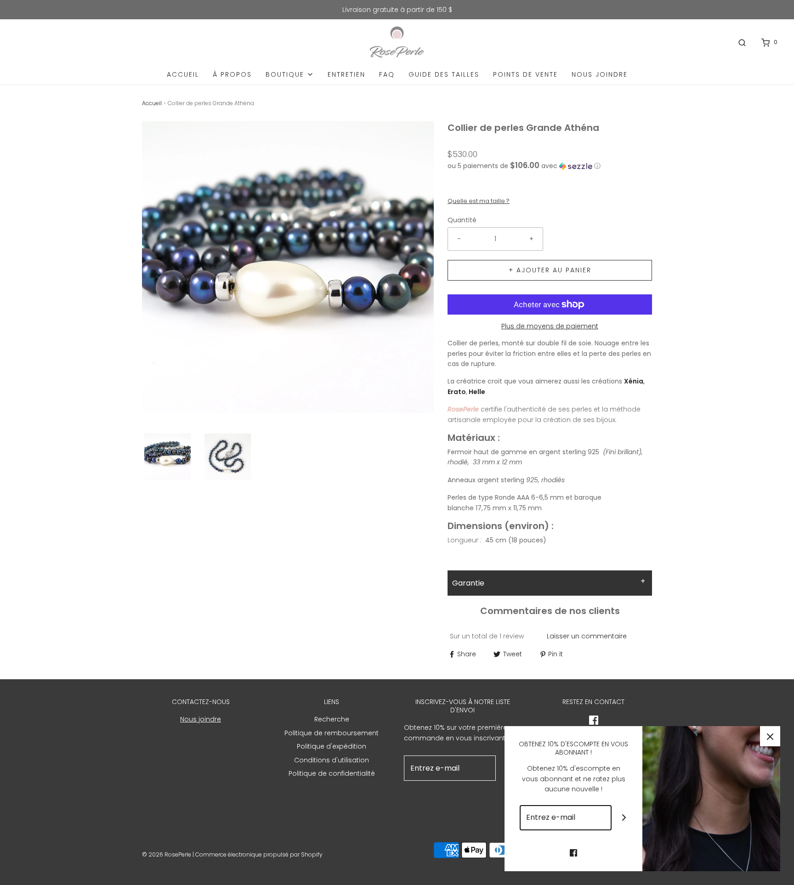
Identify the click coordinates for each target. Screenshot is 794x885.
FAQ (387, 74)
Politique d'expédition (331, 746)
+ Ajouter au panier (550, 270)
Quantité (462, 220)
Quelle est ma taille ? (479, 201)
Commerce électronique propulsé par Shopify (259, 854)
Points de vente (525, 74)
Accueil (183, 74)
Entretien (346, 74)
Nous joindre (600, 74)
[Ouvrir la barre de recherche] (742, 42)
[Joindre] (624, 817)
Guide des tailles (443, 74)
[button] (167, 457)
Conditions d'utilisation (331, 760)
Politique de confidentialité (332, 773)
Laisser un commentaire (587, 636)
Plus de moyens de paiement (549, 326)
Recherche (331, 719)
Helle (476, 391)
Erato (457, 391)
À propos (232, 74)
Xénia (633, 381)
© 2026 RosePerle (166, 854)
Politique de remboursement (331, 733)
